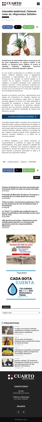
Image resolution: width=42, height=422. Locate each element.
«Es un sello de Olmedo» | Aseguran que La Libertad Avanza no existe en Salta (27, 341)
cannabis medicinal (13, 162)
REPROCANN (32, 162)
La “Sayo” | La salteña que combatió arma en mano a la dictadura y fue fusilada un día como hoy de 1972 (21, 213)
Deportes (6, 207)
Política (6, 191)
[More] (37, 27)
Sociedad (5, 17)
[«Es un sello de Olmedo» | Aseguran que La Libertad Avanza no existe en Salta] (7, 341)
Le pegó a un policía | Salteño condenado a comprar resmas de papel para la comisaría (27, 330)
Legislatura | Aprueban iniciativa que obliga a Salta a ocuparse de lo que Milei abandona (27, 351)
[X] (24, 412)
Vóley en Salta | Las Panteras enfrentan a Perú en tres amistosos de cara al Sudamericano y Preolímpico (20, 204)
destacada (23, 162)
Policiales (7, 198)
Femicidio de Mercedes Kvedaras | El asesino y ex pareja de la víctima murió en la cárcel (20, 195)
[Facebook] (18, 412)
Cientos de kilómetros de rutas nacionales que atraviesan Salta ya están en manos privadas (20, 188)
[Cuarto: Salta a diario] (15, 4)
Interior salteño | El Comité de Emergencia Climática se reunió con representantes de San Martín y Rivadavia (27, 363)
